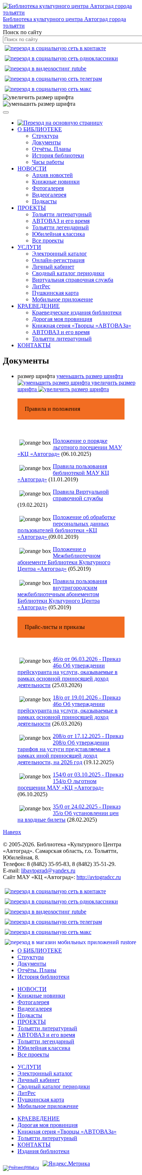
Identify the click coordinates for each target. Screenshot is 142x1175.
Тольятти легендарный (60, 227)
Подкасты (44, 201)
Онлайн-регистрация (58, 260)
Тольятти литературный (62, 214)
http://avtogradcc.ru (98, 877)
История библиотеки (58, 155)
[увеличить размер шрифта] (38, 97)
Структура (45, 136)
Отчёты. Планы (51, 149)
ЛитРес (41, 286)
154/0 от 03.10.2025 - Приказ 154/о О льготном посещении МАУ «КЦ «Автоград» (70, 781)
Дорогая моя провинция (62, 319)
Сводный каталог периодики (68, 273)
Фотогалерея (48, 188)
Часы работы (48, 162)
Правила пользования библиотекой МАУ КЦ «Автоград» (63, 472)
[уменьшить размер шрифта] (39, 104)
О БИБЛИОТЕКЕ (39, 129)
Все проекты (48, 240)
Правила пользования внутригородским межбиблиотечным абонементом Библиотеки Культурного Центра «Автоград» (62, 594)
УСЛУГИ (29, 247)
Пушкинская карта (55, 293)
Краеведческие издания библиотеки (77, 312)
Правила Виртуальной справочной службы (81, 495)
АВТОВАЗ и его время (61, 221)
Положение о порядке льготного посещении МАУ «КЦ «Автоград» (69, 447)
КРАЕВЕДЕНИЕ (38, 306)
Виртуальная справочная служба (72, 280)
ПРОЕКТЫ (31, 208)
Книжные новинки (56, 182)
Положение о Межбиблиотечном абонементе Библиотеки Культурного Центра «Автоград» (63, 559)
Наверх (12, 832)
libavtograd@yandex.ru (48, 870)
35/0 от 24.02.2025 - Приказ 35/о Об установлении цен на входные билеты (69, 813)
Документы (46, 142)
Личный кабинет (53, 267)
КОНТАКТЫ (34, 345)
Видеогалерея (49, 195)
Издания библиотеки (43, 1151)
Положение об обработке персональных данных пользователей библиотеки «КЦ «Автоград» (66, 527)
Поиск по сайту (22, 32)
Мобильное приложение (62, 299)
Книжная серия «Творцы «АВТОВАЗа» (81, 325)
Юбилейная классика (58, 234)
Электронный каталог (59, 253)
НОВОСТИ (32, 168)
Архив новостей (52, 175)
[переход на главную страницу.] (60, 123)
